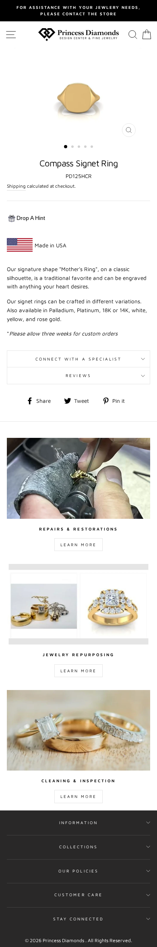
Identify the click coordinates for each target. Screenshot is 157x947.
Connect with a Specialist (78, 358)
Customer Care (78, 894)
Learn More (78, 544)
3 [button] (80, 147)
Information (78, 822)
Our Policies (78, 870)
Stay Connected (78, 918)
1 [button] (66, 147)
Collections (78, 846)
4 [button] (86, 147)
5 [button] (93, 147)
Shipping (16, 186)
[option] (78, 10)
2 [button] (73, 147)
